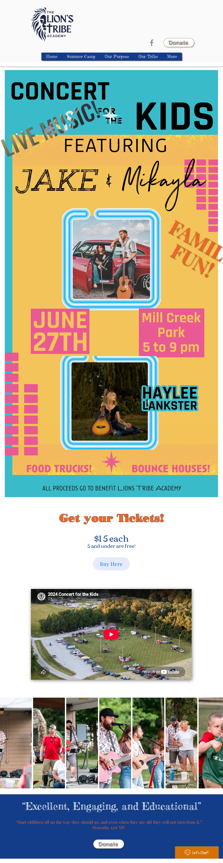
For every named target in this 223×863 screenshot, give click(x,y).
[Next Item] (215, 743)
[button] (148, 56)
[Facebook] (151, 42)
